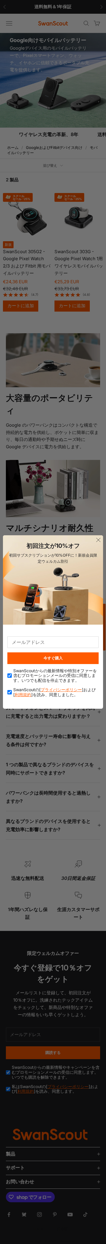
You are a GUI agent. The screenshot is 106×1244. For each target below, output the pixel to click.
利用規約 (23, 694)
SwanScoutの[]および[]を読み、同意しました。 (54, 692)
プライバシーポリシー (61, 689)
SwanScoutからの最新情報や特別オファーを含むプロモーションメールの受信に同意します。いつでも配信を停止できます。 (55, 675)
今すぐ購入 (53, 658)
